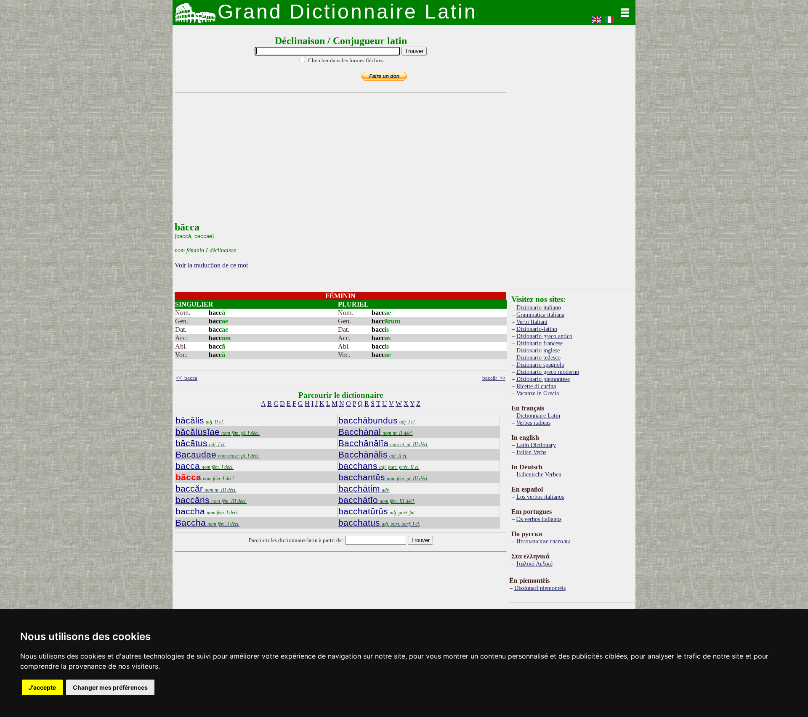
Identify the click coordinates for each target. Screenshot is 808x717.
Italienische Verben (538, 474)
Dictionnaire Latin (538, 415)
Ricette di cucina (536, 386)
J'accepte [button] (42, 687)
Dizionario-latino (536, 328)
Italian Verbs (531, 452)
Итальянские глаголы (543, 541)
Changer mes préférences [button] (110, 687)
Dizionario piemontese (543, 379)
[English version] (597, 22)
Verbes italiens (533, 422)
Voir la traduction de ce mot (211, 265)
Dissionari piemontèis (540, 588)
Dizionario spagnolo (540, 364)
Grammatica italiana (540, 314)
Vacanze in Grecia (537, 393)
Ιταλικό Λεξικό (534, 563)
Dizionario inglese (538, 350)
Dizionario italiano (538, 307)
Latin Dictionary (536, 445)
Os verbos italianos (538, 519)
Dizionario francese (539, 343)
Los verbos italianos (540, 496)
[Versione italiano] (609, 22)
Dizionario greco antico (544, 336)
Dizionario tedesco (538, 357)
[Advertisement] (339, 163)
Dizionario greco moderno (547, 371)
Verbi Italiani (532, 321)
